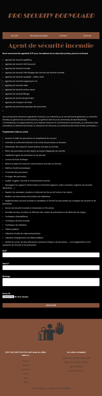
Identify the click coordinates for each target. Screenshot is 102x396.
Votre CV (6, 294)
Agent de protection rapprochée (76, 358)
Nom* (4, 251)
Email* (5, 264)
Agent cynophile (76, 366)
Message (6, 276)
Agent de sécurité (76, 370)
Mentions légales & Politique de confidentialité (51, 388)
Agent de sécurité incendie (76, 362)
